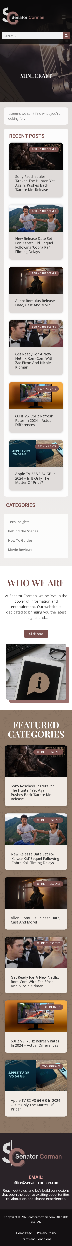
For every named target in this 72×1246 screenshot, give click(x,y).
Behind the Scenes (23, 531)
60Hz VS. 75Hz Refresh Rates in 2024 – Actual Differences (34, 420)
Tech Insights (18, 521)
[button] (63, 17)
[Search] (66, 35)
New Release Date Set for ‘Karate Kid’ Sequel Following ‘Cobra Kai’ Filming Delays (34, 245)
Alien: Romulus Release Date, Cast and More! (35, 303)
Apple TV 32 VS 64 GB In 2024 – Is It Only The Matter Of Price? (35, 478)
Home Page (24, 1233)
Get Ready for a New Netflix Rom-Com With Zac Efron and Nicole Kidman (34, 361)
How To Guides (20, 540)
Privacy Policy (46, 1233)
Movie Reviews (20, 549)
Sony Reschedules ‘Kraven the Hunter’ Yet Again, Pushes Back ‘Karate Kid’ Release (35, 183)
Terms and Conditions (36, 1239)
